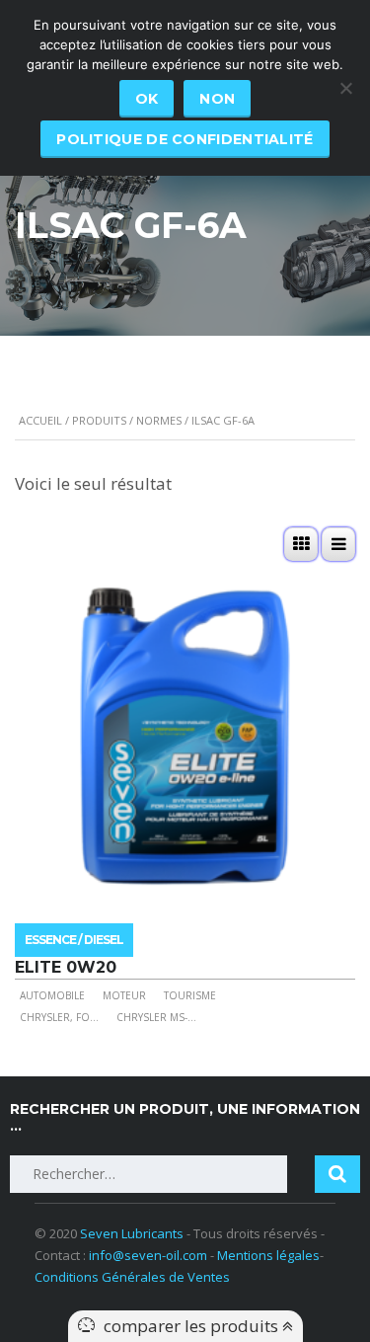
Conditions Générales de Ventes (132, 1277)
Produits (99, 420)
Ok (147, 99)
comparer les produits (193, 1325)
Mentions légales (268, 1255)
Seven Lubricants (132, 1233)
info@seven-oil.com (148, 1255)
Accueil (40, 420)
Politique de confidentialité (184, 139)
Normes (159, 420)
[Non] (345, 88)
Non (217, 99)
